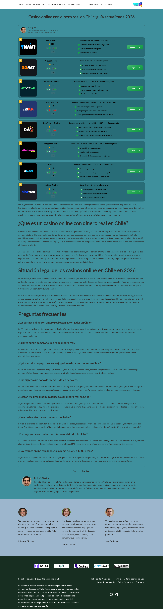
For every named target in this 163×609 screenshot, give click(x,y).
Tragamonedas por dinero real (100, 4)
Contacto (140, 582)
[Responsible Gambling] (61, 566)
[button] (43, 4)
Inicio (21, 4)
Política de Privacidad (101, 579)
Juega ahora (135, 47)
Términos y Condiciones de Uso (129, 579)
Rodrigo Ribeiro (33, 28)
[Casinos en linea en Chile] (139, 4)
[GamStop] (101, 566)
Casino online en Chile (52, 579)
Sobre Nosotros (125, 582)
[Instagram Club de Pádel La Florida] (111, 594)
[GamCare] (81, 566)
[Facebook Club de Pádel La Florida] (116, 594)
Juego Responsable (106, 582)
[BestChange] (121, 566)
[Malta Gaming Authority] (41, 566)
